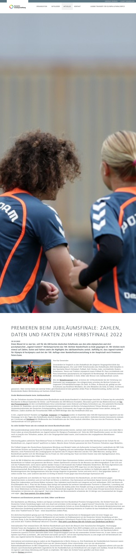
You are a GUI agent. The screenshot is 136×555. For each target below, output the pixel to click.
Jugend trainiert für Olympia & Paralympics (107, 6)
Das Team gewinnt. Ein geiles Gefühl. (36, 493)
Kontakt (77, 6)
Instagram (53, 415)
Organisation (42, 6)
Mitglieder (56, 6)
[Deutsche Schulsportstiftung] (17, 5)
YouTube (44, 415)
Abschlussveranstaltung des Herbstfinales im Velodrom (48, 530)
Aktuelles (67, 6)
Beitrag (21, 552)
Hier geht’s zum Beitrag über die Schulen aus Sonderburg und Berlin (86, 521)
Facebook (65, 415)
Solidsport (30, 419)
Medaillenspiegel (66, 380)
